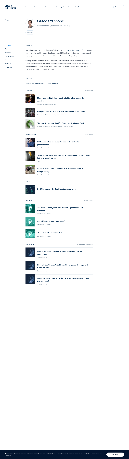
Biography (9, 45)
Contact (30, 32)
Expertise (8, 49)
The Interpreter (60, 7)
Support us (118, 7)
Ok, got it (115, 454)
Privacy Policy (8, 455)
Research (37, 7)
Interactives (47, 7)
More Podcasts (88, 200)
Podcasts (8, 63)
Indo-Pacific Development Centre (75, 50)
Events (70, 7)
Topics (27, 7)
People (77, 7)
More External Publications (84, 244)
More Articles (89, 134)
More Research (88, 91)
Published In (8, 67)
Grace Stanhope (51, 104)
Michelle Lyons (49, 126)
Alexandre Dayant (49, 115)
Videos (7, 60)
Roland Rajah (58, 126)
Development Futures (44, 214)
